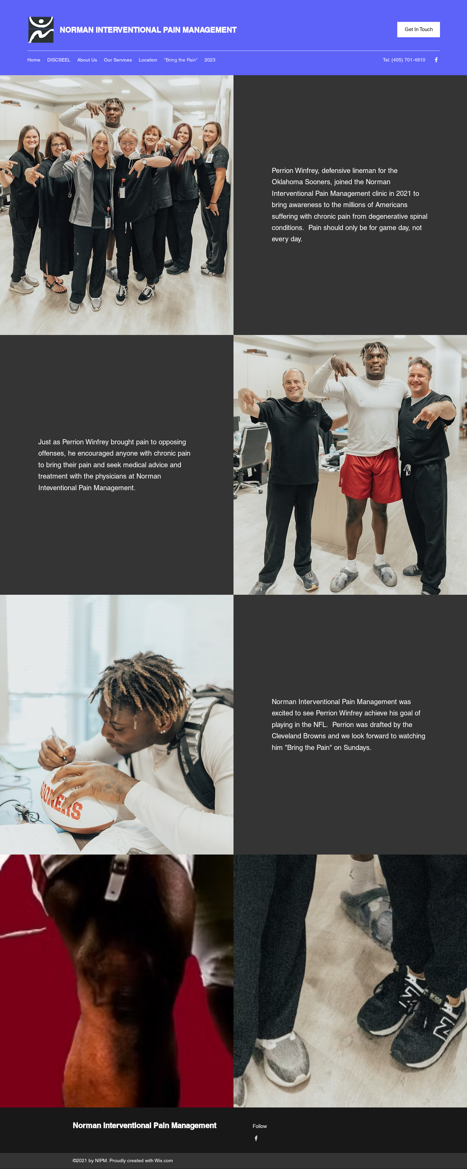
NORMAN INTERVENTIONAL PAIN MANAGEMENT (148, 29)
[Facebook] (436, 59)
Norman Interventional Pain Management (144, 1125)
